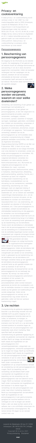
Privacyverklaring (13, 433)
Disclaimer (25, 433)
